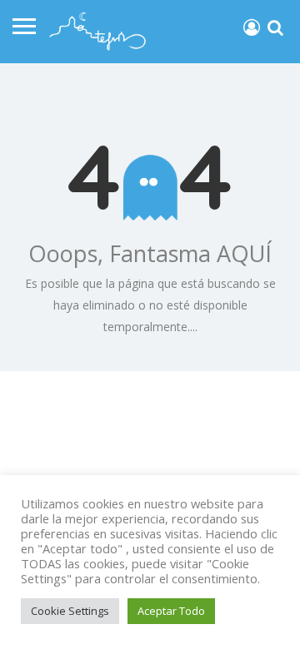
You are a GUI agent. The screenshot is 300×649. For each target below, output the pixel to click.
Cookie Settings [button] (70, 610)
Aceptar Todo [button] (171, 610)
